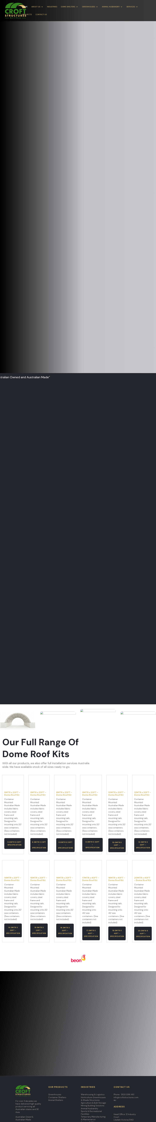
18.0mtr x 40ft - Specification (117, 933)
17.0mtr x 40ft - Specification (91, 933)
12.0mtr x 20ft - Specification (143, 845)
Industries (52, 7)
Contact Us (41, 14)
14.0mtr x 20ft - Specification (13, 930)
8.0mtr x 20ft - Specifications (65, 845)
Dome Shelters (68, 7)
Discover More (78, 122)
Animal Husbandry (111, 7)
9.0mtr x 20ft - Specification (92, 845)
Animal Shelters (55, 1100)
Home (25, 7)
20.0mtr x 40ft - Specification (143, 933)
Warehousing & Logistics (93, 1094)
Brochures (21, 1042)
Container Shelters (57, 1097)
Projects (27, 14)
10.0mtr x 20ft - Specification (117, 845)
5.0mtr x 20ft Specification (14, 843)
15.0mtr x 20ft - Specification (39, 930)
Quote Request (119, 430)
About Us (35, 7)
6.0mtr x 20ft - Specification (39, 845)
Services (130, 7)
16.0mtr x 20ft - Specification (65, 930)
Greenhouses (88, 7)
